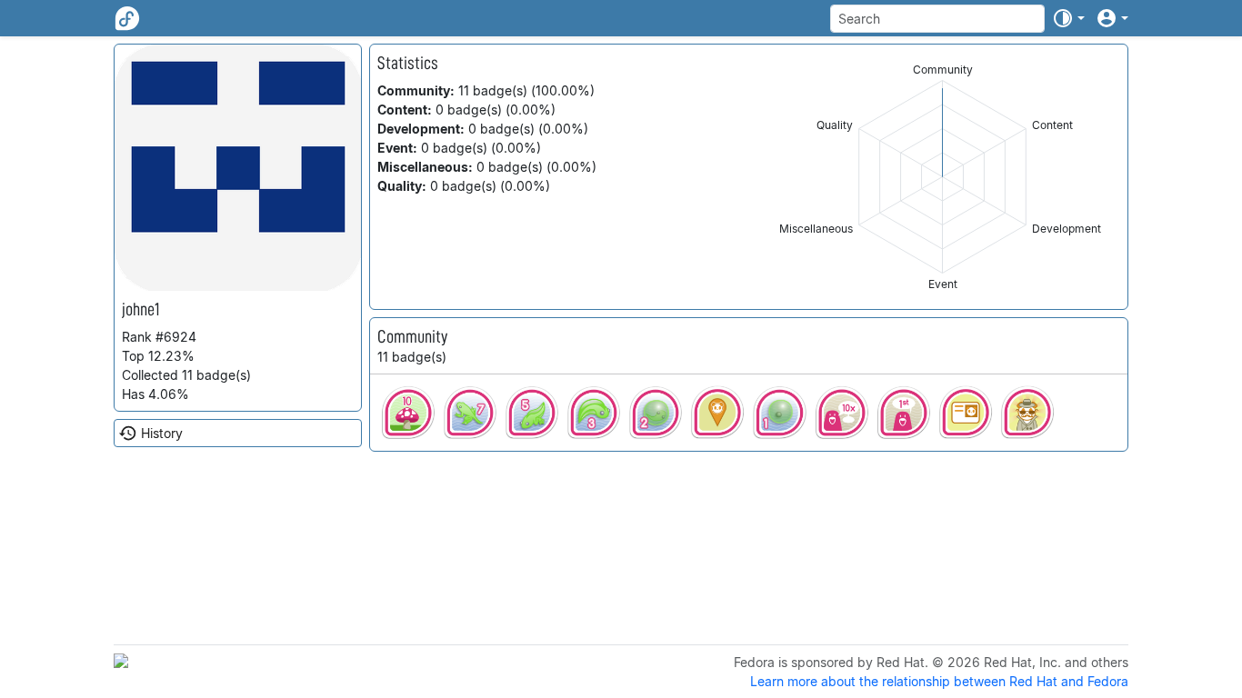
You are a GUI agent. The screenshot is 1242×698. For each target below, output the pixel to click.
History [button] (162, 433)
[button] (1068, 18)
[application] (942, 177)
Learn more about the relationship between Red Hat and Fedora (939, 681)
